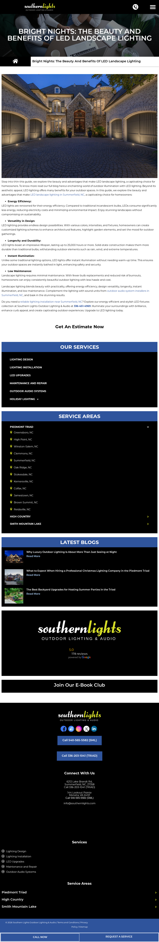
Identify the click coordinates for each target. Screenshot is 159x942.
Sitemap (83, 927)
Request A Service (119, 937)
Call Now (40, 937)
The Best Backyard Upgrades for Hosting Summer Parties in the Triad (70, 590)
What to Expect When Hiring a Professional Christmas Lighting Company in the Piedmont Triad (87, 571)
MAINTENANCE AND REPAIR (28, 383)
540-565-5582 (78, 798)
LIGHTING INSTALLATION (26, 367)
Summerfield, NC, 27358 (79, 784)
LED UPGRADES (20, 375)
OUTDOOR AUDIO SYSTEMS (28, 391)
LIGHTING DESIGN (21, 359)
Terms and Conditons (68, 922)
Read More (33, 556)
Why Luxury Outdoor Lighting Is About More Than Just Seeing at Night (71, 552)
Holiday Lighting (22, 399)
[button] (152, 7)
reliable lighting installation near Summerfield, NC (51, 301)
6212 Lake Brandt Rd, (79, 781)
